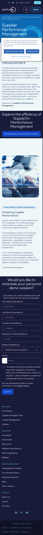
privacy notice (23, 386)
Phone (5, 356)
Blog (4, 482)
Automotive (7, 440)
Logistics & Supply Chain (12, 415)
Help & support (25, 3)
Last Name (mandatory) (12, 312)
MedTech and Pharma (11, 449)
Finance (5, 424)
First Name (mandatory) (12, 301)
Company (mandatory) (12, 323)
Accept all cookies (32, 51)
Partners (6, 506)
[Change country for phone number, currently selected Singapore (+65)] (4, 361)
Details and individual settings (21, 56)
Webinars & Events (10, 477)
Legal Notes (14, 528)
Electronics (7, 444)
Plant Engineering (10, 453)
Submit (7, 392)
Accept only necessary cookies (14, 51)
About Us (6, 497)
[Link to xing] (21, 513)
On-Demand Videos (10, 473)
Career (5, 501)
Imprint (5, 528)
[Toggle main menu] (26, 10)
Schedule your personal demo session (21, 135)
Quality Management (11, 420)
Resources (25, 532)
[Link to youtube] (27, 513)
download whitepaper (13, 267)
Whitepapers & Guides (12, 468)
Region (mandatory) (10, 345)
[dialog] (21, 49)
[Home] (9, 9)
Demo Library (8, 486)
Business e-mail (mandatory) (14, 334)
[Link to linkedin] (16, 513)
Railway (5, 457)
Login (37, 3)
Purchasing (7, 411)
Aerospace (6, 435)
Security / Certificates (10, 532)
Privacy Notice (26, 528)
